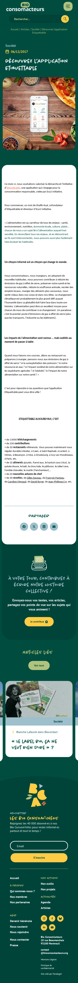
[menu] (68, 6)
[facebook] (52, 918)
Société (35, 29)
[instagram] (44, 918)
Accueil (15, 29)
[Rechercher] (65, 19)
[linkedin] (44, 927)
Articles (25, 29)
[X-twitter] (60, 918)
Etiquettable (13, 188)
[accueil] (25, 6)
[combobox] (36, 19)
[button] (24, 527)
